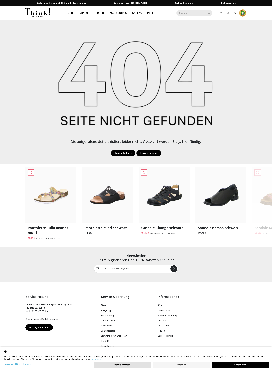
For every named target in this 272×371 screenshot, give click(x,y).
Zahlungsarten (108, 330)
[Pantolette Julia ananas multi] (51, 195)
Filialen (161, 330)
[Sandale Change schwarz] (164, 195)
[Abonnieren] (173, 268)
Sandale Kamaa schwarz (218, 227)
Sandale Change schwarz (162, 227)
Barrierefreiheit (165, 335)
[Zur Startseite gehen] (37, 13)
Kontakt (105, 341)
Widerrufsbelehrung (167, 315)
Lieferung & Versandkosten (114, 335)
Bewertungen (107, 346)
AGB (160, 305)
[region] (136, 205)
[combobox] (191, 13)
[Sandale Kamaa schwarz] (221, 195)
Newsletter (106, 325)
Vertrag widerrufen (39, 327)
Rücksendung (107, 315)
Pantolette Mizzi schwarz (105, 227)
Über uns (162, 320)
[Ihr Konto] (227, 13)
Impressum (163, 325)
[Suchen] (209, 13)
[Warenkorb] (235, 13)
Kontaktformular (49, 319)
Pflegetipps (106, 310)
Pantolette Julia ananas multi (48, 230)
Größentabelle (108, 320)
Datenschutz (164, 310)
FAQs (103, 305)
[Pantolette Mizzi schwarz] (107, 195)
